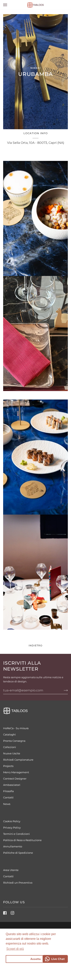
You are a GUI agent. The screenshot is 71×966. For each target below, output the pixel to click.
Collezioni (9, 747)
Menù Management (16, 772)
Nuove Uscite (11, 753)
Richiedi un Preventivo (17, 882)
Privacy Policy (12, 827)
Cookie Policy (11, 821)
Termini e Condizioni (16, 833)
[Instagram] (12, 913)
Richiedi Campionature (18, 759)
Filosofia (8, 791)
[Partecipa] (62, 690)
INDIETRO (35, 645)
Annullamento (12, 846)
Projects (8, 766)
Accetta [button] (35, 958)
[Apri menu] (9, 5)
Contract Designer (14, 778)
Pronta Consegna (14, 740)
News (6, 803)
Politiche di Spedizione (18, 852)
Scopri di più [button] (15, 948)
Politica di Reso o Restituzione (22, 840)
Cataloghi (9, 734)
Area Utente (11, 870)
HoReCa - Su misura (16, 728)
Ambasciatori (11, 784)
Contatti (8, 797)
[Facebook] (5, 913)
